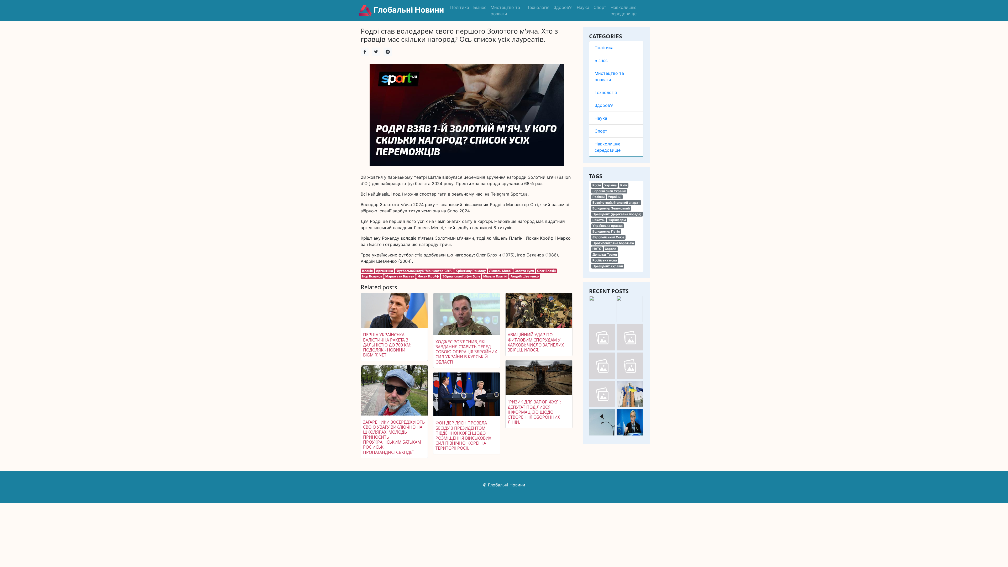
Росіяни (598, 197)
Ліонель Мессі (500, 271)
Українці (614, 197)
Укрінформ (617, 220)
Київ (623, 185)
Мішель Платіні (495, 276)
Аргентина (384, 271)
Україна (610, 185)
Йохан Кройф (428, 276)
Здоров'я (563, 7)
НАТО (596, 249)
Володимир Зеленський (611, 208)
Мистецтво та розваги (505, 10)
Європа (610, 249)
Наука (583, 7)
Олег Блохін (546, 271)
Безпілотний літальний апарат (616, 202)
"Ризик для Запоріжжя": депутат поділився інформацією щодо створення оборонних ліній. (534, 412)
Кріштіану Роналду (471, 271)
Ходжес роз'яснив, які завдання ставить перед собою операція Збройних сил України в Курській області (466, 352)
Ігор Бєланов (372, 276)
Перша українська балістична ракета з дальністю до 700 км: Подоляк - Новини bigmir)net (387, 345)
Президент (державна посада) (617, 214)
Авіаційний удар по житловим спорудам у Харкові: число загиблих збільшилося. (536, 342)
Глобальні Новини (408, 9)
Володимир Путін (606, 231)
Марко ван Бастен (399, 276)
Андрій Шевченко (525, 276)
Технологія (538, 7)
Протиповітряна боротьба (613, 243)
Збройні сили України (609, 191)
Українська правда (607, 226)
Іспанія (367, 271)
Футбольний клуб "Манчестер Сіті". (424, 271)
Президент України (607, 266)
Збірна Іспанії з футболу (461, 276)
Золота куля (524, 271)
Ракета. (598, 220)
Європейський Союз (608, 237)
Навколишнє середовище (624, 10)
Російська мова (604, 260)
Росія (596, 185)
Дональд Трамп (604, 254)
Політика (459, 7)
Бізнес (479, 7)
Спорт (600, 7)
